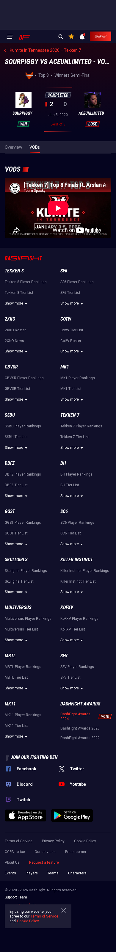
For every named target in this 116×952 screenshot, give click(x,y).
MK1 (64, 367)
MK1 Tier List (70, 389)
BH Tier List (69, 485)
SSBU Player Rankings (23, 426)
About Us (12, 862)
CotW (65, 319)
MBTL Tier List (16, 677)
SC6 (64, 511)
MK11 (10, 704)
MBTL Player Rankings (23, 667)
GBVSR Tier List (17, 389)
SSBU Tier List (16, 437)
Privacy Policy (53, 841)
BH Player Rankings (76, 474)
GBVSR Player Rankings (24, 378)
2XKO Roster (15, 330)
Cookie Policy (85, 841)
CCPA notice (15, 852)
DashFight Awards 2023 (80, 728)
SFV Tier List (70, 677)
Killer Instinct (76, 559)
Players (32, 873)
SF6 (63, 271)
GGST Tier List (16, 533)
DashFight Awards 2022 (80, 738)
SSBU (10, 415)
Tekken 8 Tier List (19, 293)
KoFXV (66, 607)
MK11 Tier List (16, 726)
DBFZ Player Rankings (23, 474)
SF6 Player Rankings (77, 282)
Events (10, 873)
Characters (77, 873)
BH (63, 463)
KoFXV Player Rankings (79, 619)
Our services (45, 852)
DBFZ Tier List (16, 485)
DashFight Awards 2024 (75, 716)
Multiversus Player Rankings (28, 619)
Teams (53, 873)
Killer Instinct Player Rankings (84, 571)
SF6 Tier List (70, 293)
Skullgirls (16, 559)
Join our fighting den (34, 757)
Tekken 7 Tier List (74, 437)
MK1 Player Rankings (77, 378)
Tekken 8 (14, 271)
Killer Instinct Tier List (78, 581)
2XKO (10, 319)
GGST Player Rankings (23, 522)
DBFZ (10, 463)
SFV (64, 655)
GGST (10, 511)
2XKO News (14, 341)
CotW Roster (70, 341)
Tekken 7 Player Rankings (81, 426)
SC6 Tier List (70, 533)
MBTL (10, 655)
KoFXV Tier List (72, 629)
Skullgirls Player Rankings (26, 571)
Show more (14, 303)
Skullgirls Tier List (19, 581)
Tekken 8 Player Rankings (26, 282)
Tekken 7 (69, 415)
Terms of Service (18, 841)
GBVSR (11, 367)
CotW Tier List (71, 330)
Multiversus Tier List (21, 629)
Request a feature (44, 862)
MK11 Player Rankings (23, 715)
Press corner (75, 852)
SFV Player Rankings (77, 667)
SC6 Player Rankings (77, 522)
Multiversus (18, 607)
